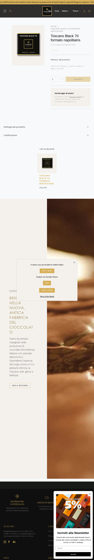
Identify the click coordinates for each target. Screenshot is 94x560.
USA (47, 283)
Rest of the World (47, 296)
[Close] (74, 262)
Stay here (47, 271)
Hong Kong (47, 290)
